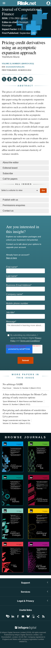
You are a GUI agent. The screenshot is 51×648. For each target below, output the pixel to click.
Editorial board (10, 167)
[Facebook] (9, 79)
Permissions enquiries (14, 205)
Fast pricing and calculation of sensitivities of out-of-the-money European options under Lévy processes (25, 413)
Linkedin (12, 616)
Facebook (18, 616)
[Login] (48, 3)
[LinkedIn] (14, 79)
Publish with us (10, 199)
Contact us (8, 210)
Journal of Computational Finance (21, 11)
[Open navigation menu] (2, 3)
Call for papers (10, 178)
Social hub (38, 616)
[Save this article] (20, 79)
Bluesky (28, 616)
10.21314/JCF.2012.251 (15, 67)
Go (43, 190)
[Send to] (25, 79)
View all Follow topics (7, 616)
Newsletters (23, 616)
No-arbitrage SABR (13, 384)
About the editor (11, 162)
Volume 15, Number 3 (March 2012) (18, 64)
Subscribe (8, 173)
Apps (33, 616)
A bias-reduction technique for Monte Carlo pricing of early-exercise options (25, 396)
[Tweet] (4, 79)
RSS (43, 616)
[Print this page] (30, 79)
